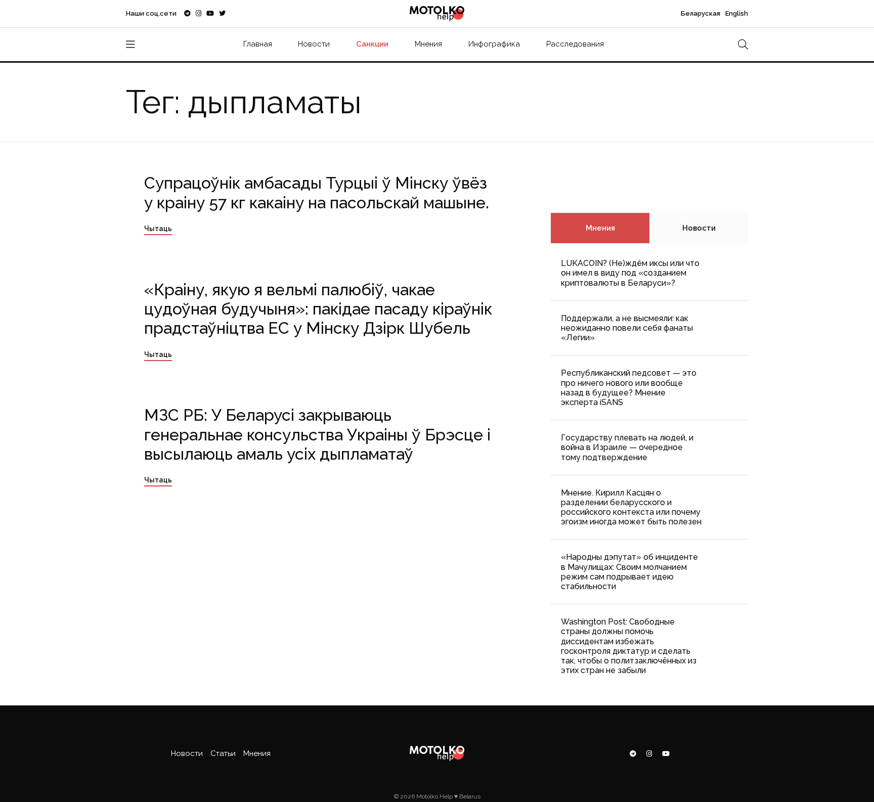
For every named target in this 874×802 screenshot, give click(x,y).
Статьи (223, 753)
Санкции (372, 44)
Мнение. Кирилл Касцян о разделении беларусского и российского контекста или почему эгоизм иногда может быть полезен (631, 507)
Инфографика (494, 44)
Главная (257, 44)
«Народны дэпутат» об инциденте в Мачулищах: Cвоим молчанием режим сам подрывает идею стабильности (629, 571)
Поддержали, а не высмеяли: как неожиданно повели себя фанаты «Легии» (627, 328)
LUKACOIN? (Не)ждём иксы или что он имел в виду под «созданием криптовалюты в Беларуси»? (630, 272)
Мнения (428, 44)
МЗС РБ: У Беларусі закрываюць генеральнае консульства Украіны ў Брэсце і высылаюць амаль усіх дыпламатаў (317, 434)
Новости (314, 44)
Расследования (575, 44)
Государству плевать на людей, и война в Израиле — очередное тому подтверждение (627, 447)
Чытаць (158, 229)
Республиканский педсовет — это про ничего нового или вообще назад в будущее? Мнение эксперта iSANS (628, 387)
